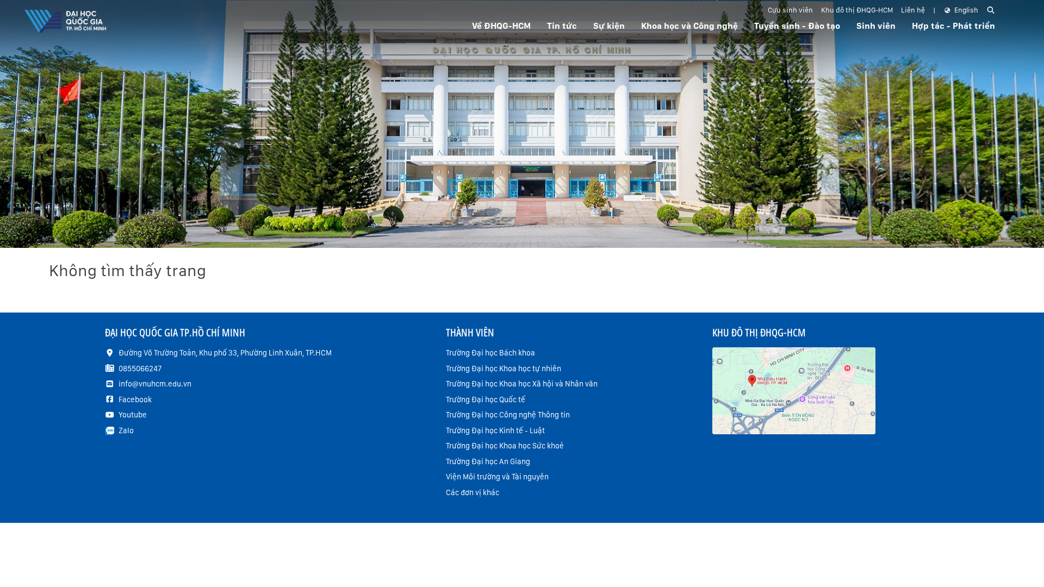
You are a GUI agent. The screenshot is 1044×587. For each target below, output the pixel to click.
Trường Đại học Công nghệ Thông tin (508, 414)
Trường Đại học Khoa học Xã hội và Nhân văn (522, 383)
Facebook (135, 399)
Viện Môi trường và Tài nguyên (497, 476)
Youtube (133, 414)
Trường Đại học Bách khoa (490, 352)
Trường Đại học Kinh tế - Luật (495, 430)
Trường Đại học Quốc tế (485, 399)
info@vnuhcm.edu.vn (155, 383)
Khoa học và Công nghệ (689, 26)
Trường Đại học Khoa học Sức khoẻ (505, 445)
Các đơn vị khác (472, 492)
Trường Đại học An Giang (488, 461)
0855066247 (140, 368)
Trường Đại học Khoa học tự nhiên (503, 368)
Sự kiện (609, 26)
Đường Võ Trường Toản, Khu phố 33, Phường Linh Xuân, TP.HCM (225, 352)
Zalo (126, 430)
